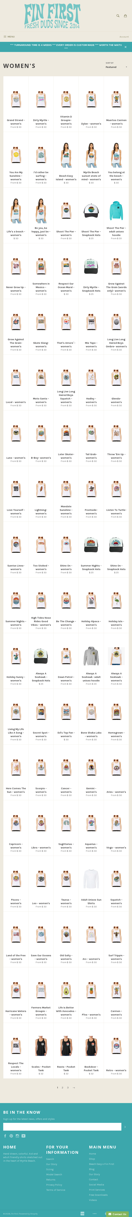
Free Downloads (98, 1194)
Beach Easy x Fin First (101, 1164)
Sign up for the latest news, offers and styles (29, 1118)
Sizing (50, 1169)
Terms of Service (55, 1189)
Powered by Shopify (28, 1213)
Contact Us (118, 1214)
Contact (93, 1179)
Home (92, 1153)
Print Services (97, 1189)
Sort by (109, 63)
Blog (91, 1169)
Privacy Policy (54, 1184)
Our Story (51, 1164)
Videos (93, 1200)
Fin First (14, 1213)
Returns (50, 1179)
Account (124, 36)
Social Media (96, 1184)
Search (50, 1159)
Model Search (54, 1174)
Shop (92, 1158)
